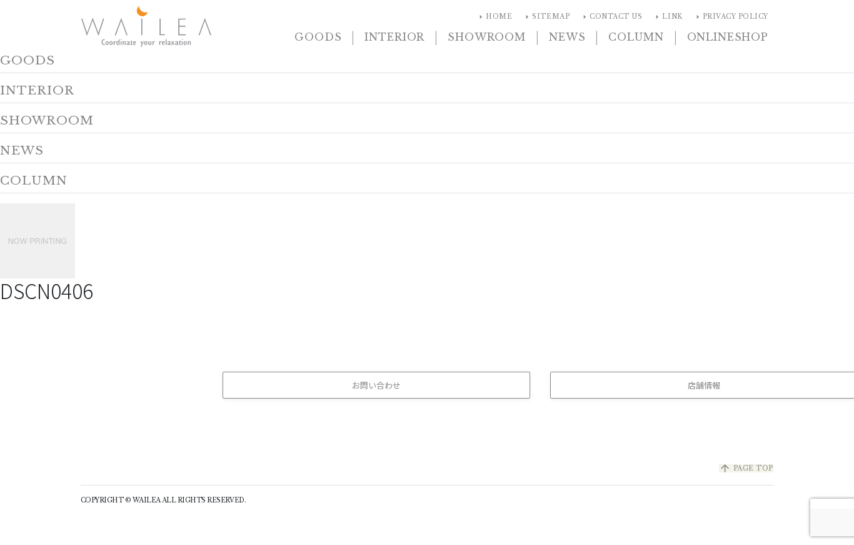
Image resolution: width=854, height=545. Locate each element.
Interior (394, 37)
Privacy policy (730, 17)
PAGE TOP (746, 468)
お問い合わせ (376, 385)
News (567, 37)
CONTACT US (611, 17)
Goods (317, 37)
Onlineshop (727, 37)
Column (635, 37)
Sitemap (546, 17)
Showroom (487, 37)
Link (667, 17)
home (494, 17)
